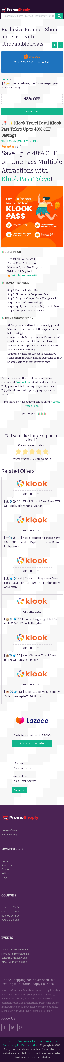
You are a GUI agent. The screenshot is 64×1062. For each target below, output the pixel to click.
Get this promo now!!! (24, 275)
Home (5, 861)
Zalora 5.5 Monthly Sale (14, 957)
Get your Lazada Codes (32, 744)
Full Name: (18, 763)
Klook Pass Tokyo (26, 179)
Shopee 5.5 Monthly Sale (15, 953)
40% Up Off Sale (10, 911)
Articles (6, 873)
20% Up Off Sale (10, 907)
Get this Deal (32, 494)
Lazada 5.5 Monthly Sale (14, 949)
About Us (6, 865)
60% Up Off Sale (10, 915)
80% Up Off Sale (10, 919)
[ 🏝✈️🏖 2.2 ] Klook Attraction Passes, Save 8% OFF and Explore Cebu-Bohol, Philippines (32, 542)
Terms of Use (9, 830)
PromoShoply (23, 382)
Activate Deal (32, 111)
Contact (6, 869)
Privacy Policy (9, 834)
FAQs (4, 877)
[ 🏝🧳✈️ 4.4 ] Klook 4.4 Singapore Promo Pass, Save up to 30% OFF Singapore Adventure (32, 583)
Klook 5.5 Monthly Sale (14, 962)
